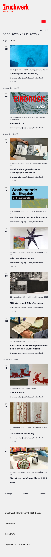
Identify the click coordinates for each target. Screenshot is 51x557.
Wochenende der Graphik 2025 (28, 217)
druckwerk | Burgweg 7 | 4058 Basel (23, 513)
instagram (10, 534)
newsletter (10, 523)
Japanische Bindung (22, 433)
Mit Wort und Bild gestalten (27, 303)
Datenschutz (24, 544)
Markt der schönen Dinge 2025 (28, 478)
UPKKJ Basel (17, 392)
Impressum (10, 544)
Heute (25, 494)
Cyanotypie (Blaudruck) (24, 73)
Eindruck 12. (17, 123)
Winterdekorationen (22, 258)
